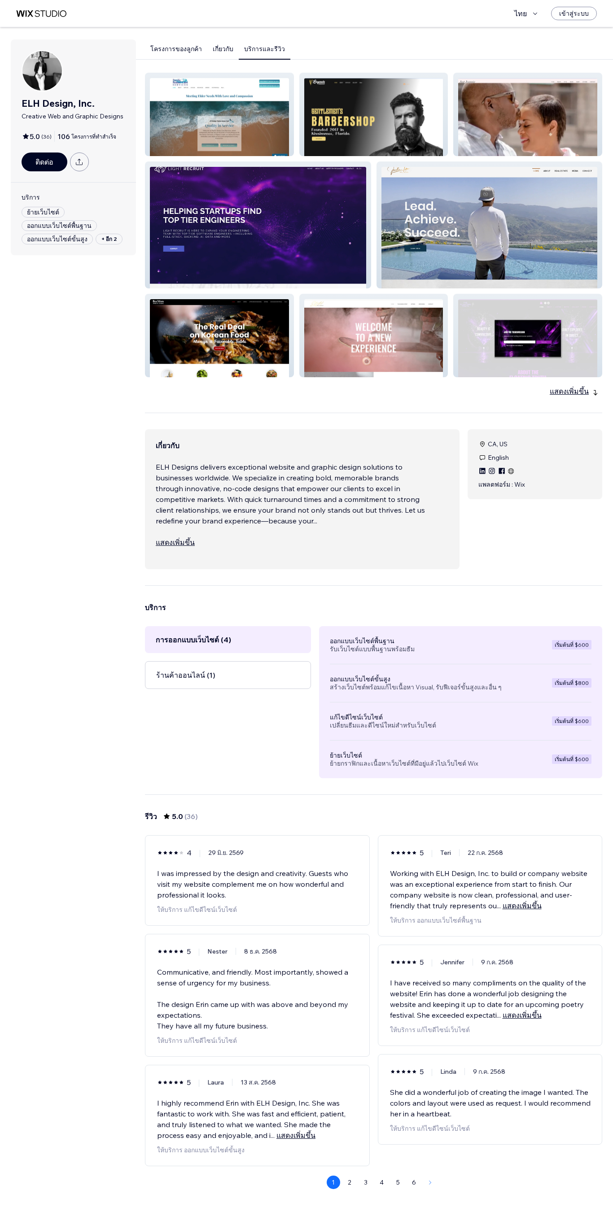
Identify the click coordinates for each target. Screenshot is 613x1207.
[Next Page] (430, 1182)
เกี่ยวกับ (223, 49)
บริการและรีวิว (264, 49)
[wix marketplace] (41, 14)
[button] (219, 114)
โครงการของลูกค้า (176, 49)
